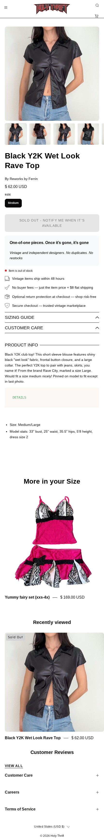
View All (14, 766)
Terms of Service (20, 809)
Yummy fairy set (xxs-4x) (27, 597)
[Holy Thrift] (52, 9)
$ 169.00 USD (72, 597)
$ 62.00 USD (82, 738)
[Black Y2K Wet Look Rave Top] (16, 134)
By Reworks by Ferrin (21, 179)
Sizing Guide (19, 317)
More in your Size (52, 481)
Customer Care (24, 327)
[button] (97, 5)
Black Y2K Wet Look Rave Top (33, 738)
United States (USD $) (49, 826)
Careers (12, 792)
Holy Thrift (57, 836)
